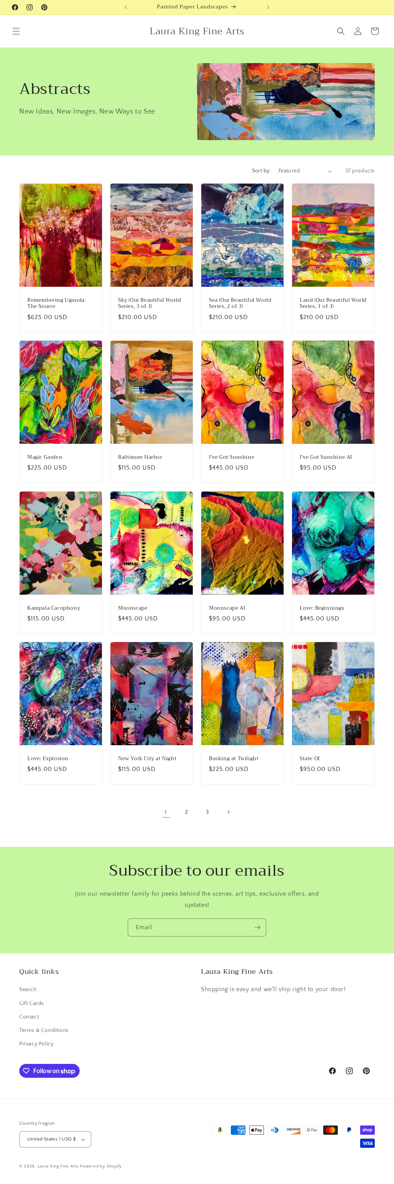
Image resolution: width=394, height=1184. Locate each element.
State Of (310, 759)
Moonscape (132, 608)
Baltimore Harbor (140, 457)
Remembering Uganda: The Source (56, 303)
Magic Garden (44, 457)
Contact (29, 1017)
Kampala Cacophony (53, 608)
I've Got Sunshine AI (326, 457)
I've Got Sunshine (231, 457)
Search (28, 990)
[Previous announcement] (125, 7)
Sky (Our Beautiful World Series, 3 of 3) (149, 303)
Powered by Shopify (101, 1166)
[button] (16, 31)
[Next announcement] (268, 7)
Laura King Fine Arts (58, 1166)
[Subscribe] (257, 927)
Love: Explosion (47, 759)
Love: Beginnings (322, 608)
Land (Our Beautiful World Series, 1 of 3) (333, 303)
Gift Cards (31, 1003)
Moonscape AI (227, 608)
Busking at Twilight (234, 759)
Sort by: (261, 171)
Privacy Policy (36, 1044)
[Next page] (228, 812)
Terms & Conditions (43, 1030)
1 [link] (166, 812)
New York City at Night (147, 759)
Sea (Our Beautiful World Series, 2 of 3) (240, 303)
